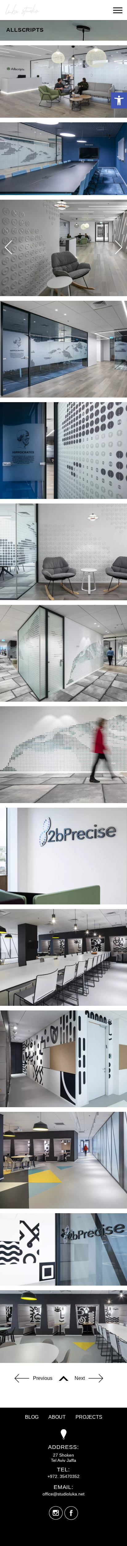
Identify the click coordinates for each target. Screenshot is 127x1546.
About (57, 1417)
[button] (119, 100)
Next (80, 1378)
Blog (32, 1417)
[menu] (117, 10)
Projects (89, 1417)
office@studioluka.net (63, 1493)
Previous (42, 1378)
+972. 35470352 (63, 1476)
